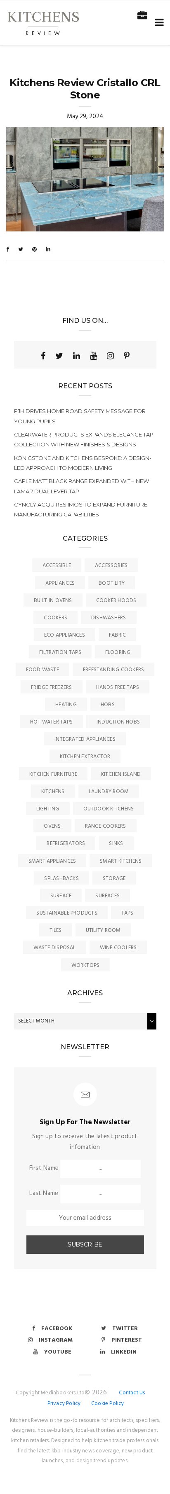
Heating (66, 704)
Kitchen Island (121, 774)
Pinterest (126, 1340)
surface (61, 896)
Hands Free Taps (117, 687)
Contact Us (132, 1393)
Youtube (57, 1352)
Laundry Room (109, 791)
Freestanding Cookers (113, 669)
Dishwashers (108, 618)
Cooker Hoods (116, 600)
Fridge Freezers (51, 687)
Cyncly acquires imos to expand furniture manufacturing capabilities (80, 509)
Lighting (47, 809)
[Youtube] (93, 356)
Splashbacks (61, 878)
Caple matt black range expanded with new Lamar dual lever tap (81, 486)
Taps (127, 913)
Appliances (60, 583)
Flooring (118, 652)
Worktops (85, 965)
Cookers (55, 618)
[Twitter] (59, 356)
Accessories (111, 565)
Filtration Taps (60, 652)
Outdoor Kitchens (108, 809)
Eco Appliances (64, 635)
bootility (112, 583)
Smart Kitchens (121, 861)
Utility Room (103, 930)
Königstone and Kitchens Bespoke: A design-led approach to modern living (82, 463)
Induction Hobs (118, 722)
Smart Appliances (52, 861)
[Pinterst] (127, 356)
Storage (114, 878)
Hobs (108, 704)
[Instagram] (110, 356)
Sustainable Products (66, 913)
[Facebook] (43, 356)
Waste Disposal (54, 947)
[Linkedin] (76, 356)
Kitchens (53, 791)
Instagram (56, 1340)
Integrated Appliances (85, 739)
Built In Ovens (53, 600)
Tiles (56, 930)
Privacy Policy (64, 1403)
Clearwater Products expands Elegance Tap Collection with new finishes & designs (83, 439)
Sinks (116, 843)
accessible (56, 565)
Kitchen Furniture (53, 774)
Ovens (52, 826)
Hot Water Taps (51, 722)
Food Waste (42, 669)
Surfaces (107, 896)
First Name (44, 1168)
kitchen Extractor (85, 756)
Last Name (43, 1193)
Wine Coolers (118, 947)
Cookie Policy (107, 1403)
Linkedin (124, 1352)
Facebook (56, 1328)
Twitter (125, 1328)
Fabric (117, 635)
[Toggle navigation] (158, 23)
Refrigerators (66, 843)
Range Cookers (105, 826)
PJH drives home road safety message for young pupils (80, 416)
